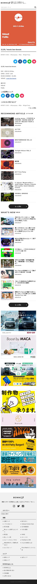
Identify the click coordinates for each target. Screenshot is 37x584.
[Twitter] (15, 61)
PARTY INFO (5, 54)
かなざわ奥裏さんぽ (27, 542)
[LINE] (29, 61)
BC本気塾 (6, 526)
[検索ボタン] (35, 7)
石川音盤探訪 (25, 526)
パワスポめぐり (8, 524)
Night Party (27, 54)
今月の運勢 (24, 529)
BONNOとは (7, 567)
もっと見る (33, 108)
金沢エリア (24, 557)
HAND (23, 534)
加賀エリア (7, 560)
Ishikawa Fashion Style (28, 524)
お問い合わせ (7, 576)
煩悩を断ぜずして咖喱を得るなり (11, 544)
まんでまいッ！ (8, 547)
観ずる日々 (24, 521)
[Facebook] (20, 61)
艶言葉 (6, 534)
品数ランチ (7, 521)
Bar (21, 54)
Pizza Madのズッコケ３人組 (28, 548)
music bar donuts (11, 78)
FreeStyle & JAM (26, 540)
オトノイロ (24, 537)
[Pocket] (34, 61)
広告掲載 (6, 573)
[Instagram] (14, 506)
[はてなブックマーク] (25, 61)
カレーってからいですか (10, 540)
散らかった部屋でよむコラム (11, 530)
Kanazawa (14, 54)
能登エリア (7, 557)
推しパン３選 (7, 537)
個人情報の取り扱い (9, 570)
